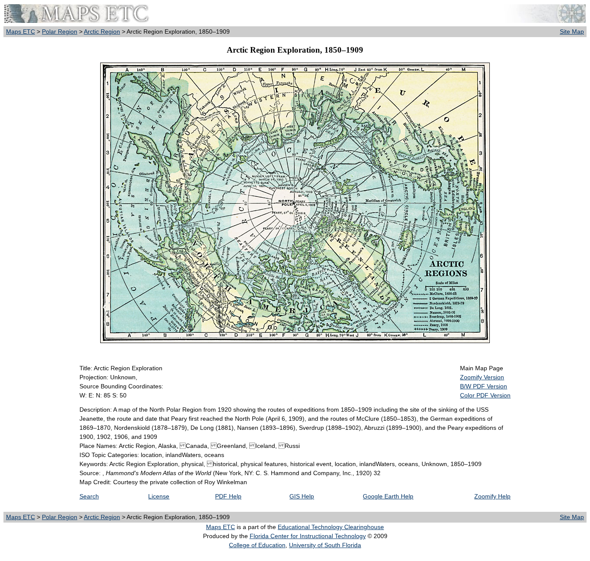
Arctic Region (102, 31)
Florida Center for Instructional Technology (308, 536)
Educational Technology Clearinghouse (331, 526)
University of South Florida (325, 545)
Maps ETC (20, 31)
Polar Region (59, 31)
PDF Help (228, 496)
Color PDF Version (485, 395)
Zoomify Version (482, 377)
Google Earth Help (388, 496)
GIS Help (301, 496)
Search (89, 496)
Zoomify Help (492, 496)
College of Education (257, 545)
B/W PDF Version (483, 386)
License (158, 496)
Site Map (572, 31)
